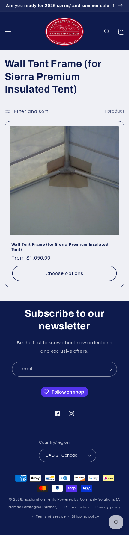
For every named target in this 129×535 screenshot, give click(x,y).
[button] (8, 32)
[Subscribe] (110, 369)
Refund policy (77, 507)
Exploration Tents (40, 499)
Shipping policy (85, 516)
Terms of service (51, 516)
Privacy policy (108, 507)
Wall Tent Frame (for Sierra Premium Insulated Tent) (60, 247)
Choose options (64, 273)
